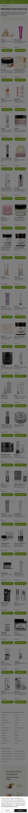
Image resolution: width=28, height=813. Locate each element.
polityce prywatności (6, 804)
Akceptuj (20, 810)
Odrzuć (7, 810)
